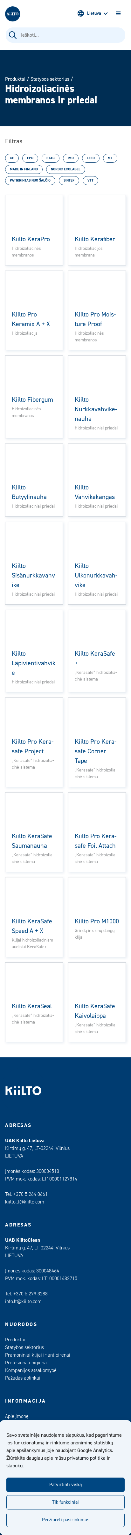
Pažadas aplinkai (22, 1378)
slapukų (14, 1466)
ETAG (50, 158)
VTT (90, 180)
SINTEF (69, 180)
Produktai (15, 79)
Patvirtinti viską (65, 1485)
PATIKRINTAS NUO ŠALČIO (30, 180)
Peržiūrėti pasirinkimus (65, 1520)
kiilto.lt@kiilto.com (24, 1202)
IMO (71, 158)
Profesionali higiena (26, 1363)
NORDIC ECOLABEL (65, 169)
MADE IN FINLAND (24, 169)
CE (12, 158)
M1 (110, 158)
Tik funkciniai (65, 1502)
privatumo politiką (86, 1458)
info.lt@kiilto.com (23, 1301)
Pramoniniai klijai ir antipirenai (37, 1355)
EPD (30, 158)
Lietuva (94, 13)
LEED (91, 158)
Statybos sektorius (50, 79)
